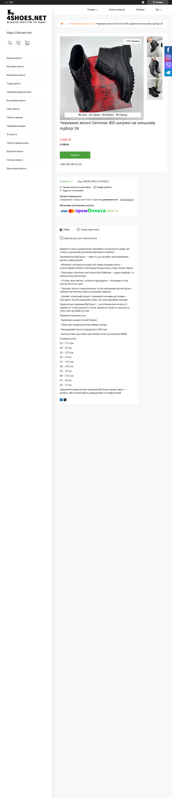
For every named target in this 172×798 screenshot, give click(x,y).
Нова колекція (117, 9)
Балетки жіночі (15, 151)
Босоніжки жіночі (16, 100)
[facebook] (61, 400)
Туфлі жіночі (13, 83)
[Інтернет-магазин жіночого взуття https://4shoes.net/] (26, 18)
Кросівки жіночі (15, 66)
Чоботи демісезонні (18, 143)
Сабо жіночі (13, 109)
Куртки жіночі (14, 58)
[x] (65, 400)
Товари (91, 9)
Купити (75, 155)
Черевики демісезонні (19, 92)
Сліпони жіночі (15, 160)
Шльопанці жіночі (16, 168)
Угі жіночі (12, 134)
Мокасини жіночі (16, 75)
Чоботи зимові (15, 117)
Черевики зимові (16, 126)
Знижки (140, 9)
